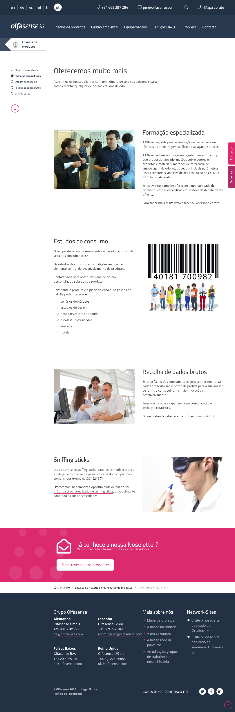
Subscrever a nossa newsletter (85, 565)
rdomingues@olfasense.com (120, 634)
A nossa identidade (162, 626)
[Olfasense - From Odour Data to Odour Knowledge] (27, 28)
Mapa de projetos (160, 620)
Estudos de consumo (26, 82)
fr (47, 7)
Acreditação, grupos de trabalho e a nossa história (162, 656)
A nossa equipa (159, 633)
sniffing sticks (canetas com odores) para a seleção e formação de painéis (94, 472)
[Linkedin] (219, 691)
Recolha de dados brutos (28, 88)
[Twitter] (202, 691)
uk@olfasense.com (112, 663)
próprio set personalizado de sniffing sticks (83, 491)
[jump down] (15, 108)
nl (39, 7)
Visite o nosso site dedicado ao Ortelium (205, 625)
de (22, 7)
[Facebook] (211, 691)
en (13, 7)
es (31, 7)
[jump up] (228, 704)
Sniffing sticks (22, 93)
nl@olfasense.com (68, 663)
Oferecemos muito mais (27, 70)
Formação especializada (28, 76)
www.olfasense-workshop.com (195, 203)
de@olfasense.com (68, 634)
